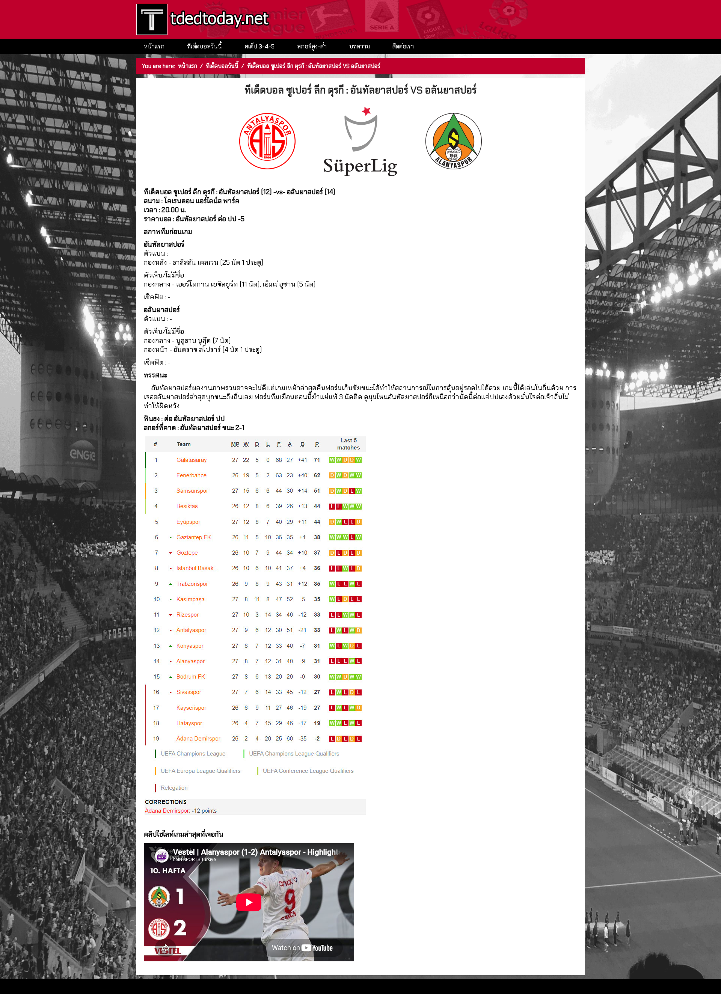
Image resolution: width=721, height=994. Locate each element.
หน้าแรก (154, 46)
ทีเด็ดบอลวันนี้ (204, 46)
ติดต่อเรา (403, 46)
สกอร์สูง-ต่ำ (312, 46)
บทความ (359, 46)
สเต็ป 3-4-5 (259, 46)
